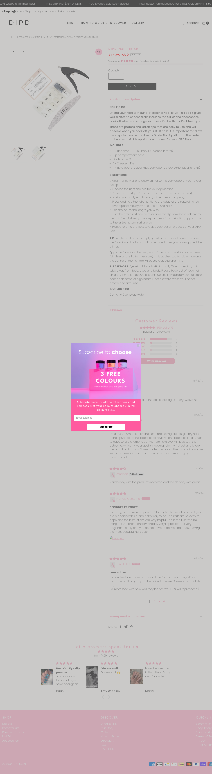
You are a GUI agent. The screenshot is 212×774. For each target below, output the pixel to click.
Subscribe (106, 427)
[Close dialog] (138, 345)
